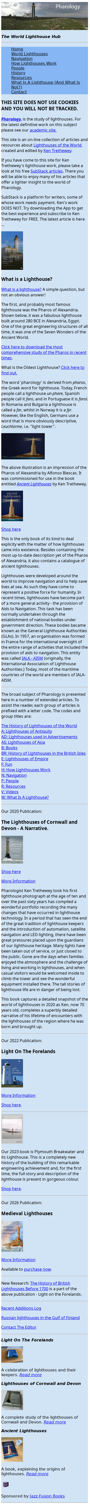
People (17, 68)
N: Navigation (14, 775)
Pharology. (11, 119)
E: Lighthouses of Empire (24, 759)
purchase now (37, 1269)
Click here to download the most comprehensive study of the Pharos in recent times (43, 352)
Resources (21, 77)
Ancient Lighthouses (34, 484)
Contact (19, 92)
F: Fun (6, 764)
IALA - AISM (32, 658)
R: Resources (13, 786)
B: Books (9, 747)
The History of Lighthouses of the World (39, 725)
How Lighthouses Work (33, 63)
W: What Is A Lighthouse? (25, 797)
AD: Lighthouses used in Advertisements (39, 736)
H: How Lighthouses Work (25, 770)
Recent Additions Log (21, 1308)
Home (17, 49)
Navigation (21, 58)
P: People (10, 781)
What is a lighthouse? (21, 289)
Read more (31, 1374)
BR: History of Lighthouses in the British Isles (43, 753)
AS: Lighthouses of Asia (23, 742)
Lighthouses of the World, (58, 145)
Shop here (11, 529)
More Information (18, 881)
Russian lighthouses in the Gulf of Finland (40, 1317)
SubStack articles (46, 171)
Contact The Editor (18, 1327)
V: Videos (9, 792)
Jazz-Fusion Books (47, 1496)
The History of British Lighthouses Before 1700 (35, 1285)
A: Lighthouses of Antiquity (26, 731)
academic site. (43, 130)
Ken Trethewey (57, 150)
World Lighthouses (29, 54)
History (18, 73)
